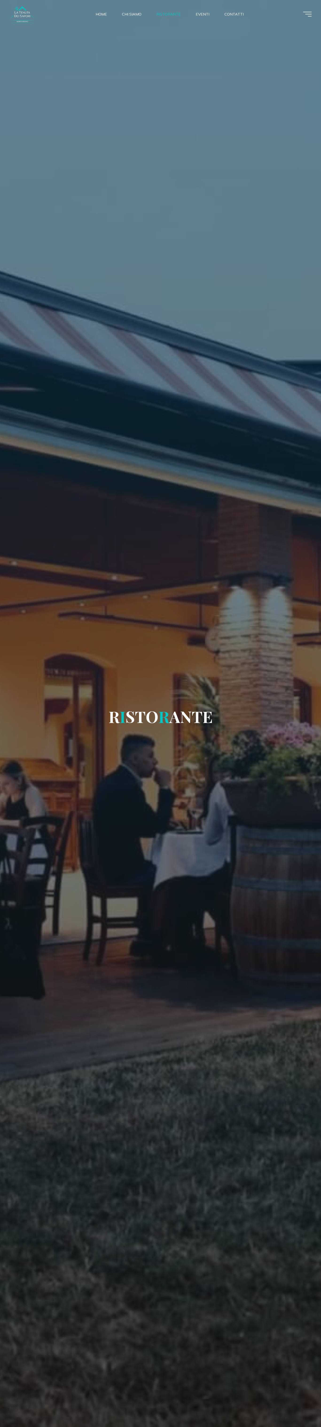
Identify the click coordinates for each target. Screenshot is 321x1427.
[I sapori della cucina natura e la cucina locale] (38, 14)
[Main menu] (307, 14)
